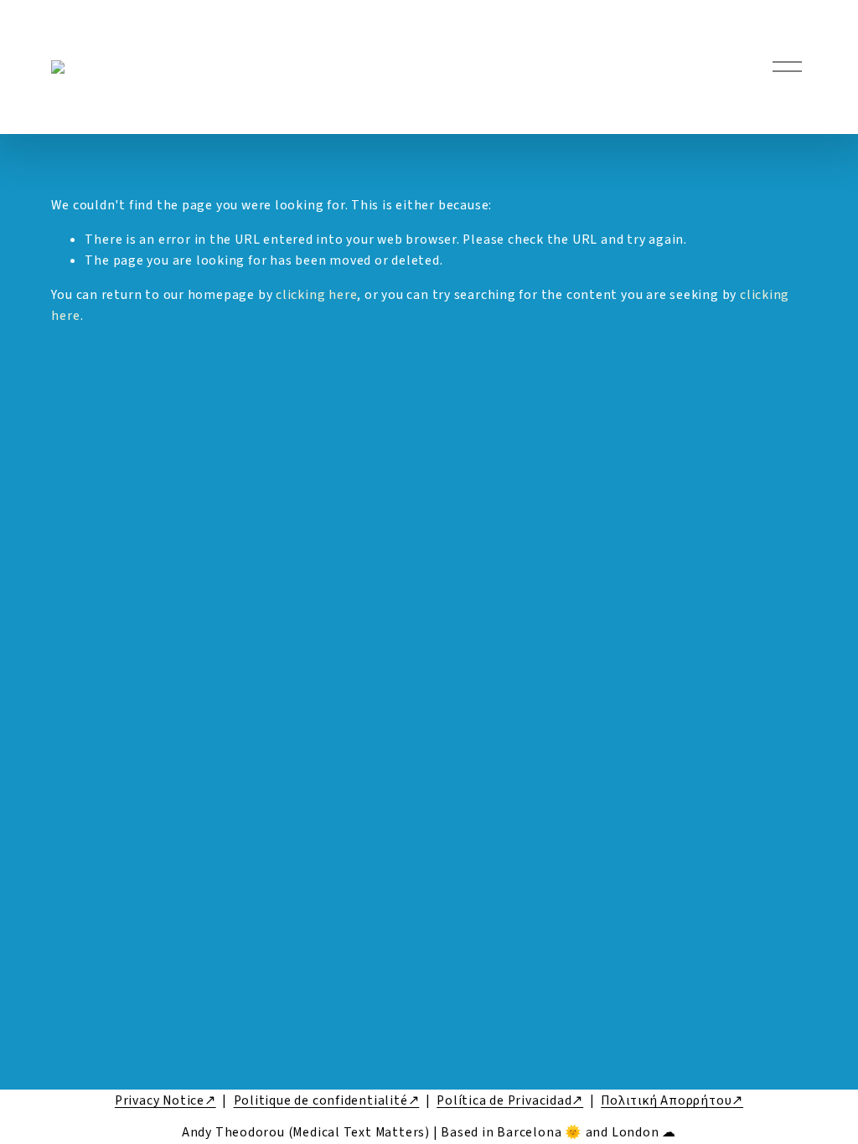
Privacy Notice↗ (165, 1100)
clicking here (316, 295)
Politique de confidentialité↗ (327, 1100)
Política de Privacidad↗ (510, 1100)
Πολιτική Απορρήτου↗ (672, 1100)
